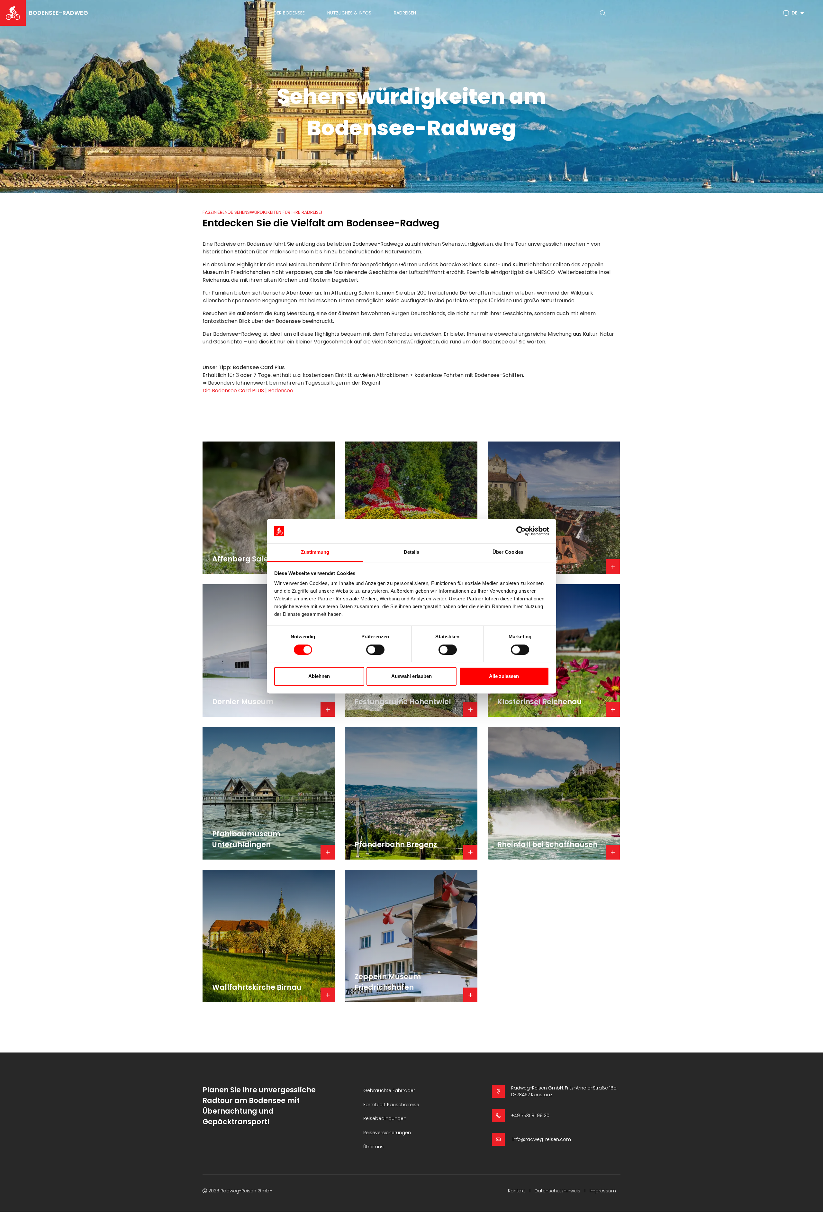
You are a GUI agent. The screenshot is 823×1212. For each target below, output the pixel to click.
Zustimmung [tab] (315, 552)
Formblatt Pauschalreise (391, 1104)
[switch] (375, 649)
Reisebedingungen (384, 1118)
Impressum (603, 1190)
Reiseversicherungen (387, 1132)
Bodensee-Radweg (58, 13)
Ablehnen (319, 676)
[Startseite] (13, 13)
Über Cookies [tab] (508, 552)
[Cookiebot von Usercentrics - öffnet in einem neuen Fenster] (521, 531)
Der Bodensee (289, 13)
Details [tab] (412, 552)
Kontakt (516, 1190)
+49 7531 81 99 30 (530, 1115)
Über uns (373, 1147)
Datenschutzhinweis (557, 1190)
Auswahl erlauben (411, 676)
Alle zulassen (504, 676)
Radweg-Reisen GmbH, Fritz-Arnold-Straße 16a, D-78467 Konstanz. (564, 1091)
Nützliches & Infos (349, 13)
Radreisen (405, 13)
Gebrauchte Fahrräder (389, 1090)
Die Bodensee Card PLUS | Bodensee (248, 390)
